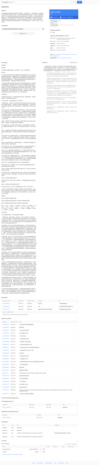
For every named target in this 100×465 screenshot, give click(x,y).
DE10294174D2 (5, 389)
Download (68, 444)
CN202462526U (5, 387)
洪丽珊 (55, 22)
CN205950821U (5, 347)
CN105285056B (5, 327)
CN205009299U (5, 353)
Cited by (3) (54, 54)
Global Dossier (64, 57)
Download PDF (55, 17)
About (33, 463)
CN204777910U (5, 375)
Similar (71, 17)
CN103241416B (5, 338)
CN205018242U (5, 358)
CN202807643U (5, 381)
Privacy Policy (61, 463)
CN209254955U (5, 367)
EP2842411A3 (5, 373)
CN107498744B (5, 335)
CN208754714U (5, 384)
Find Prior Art (64, 17)
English (59, 20)
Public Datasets (48, 463)
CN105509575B (5, 350)
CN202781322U (5, 330)
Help (67, 463)
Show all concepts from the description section (12, 454)
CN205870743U (5, 344)
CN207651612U (5, 393)
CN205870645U (5, 364)
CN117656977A (5, 309)
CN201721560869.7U (6, 407)
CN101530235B (5, 361)
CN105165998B (5, 341)
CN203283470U (5, 355)
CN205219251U (5, 370)
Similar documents (67, 54)
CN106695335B (5, 333)
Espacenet (58, 57)
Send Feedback (40, 463)
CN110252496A (5, 303)
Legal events (60, 54)
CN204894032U (5, 378)
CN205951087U (5, 324)
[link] (6, 449)
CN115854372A (5, 306)
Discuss (70, 57)
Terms (55, 463)
